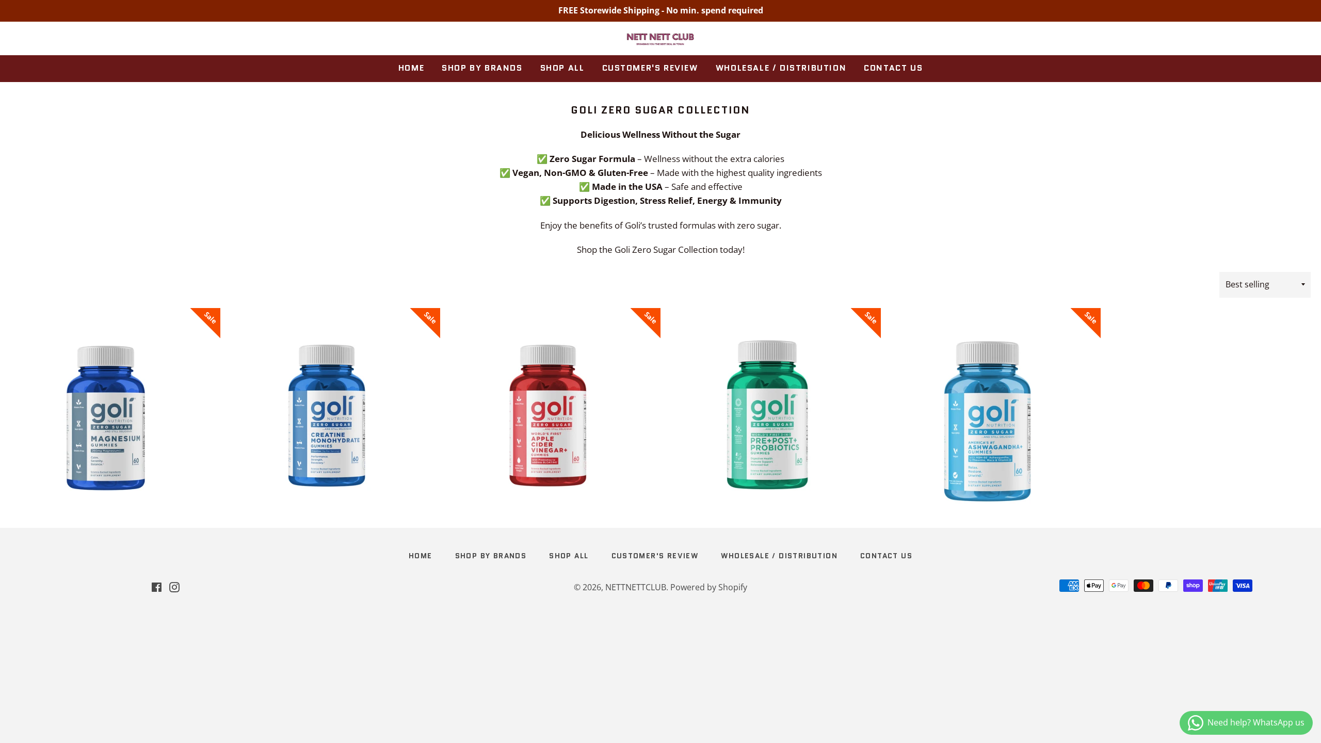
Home (411, 68)
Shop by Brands (482, 68)
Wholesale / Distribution (781, 68)
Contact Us (893, 68)
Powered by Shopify (708, 587)
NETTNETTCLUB (635, 587)
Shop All (562, 68)
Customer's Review (650, 68)
